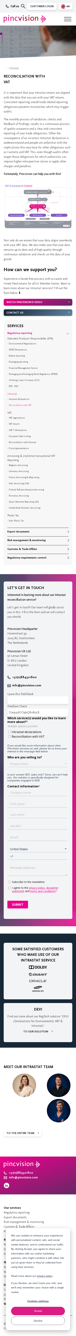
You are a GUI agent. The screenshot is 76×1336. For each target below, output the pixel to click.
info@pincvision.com (26, 685)
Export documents (18, 531)
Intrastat (14, 67)
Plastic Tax (13, 515)
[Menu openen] (67, 19)
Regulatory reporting (19, 333)
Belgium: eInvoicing (18, 465)
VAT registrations (17, 418)
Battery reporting (17, 355)
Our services (12, 1208)
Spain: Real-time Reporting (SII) (24, 501)
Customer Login (42, 6)
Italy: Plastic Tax (16, 520)
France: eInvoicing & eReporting (24, 477)
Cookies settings (38, 1301)
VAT (9, 412)
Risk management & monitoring (26, 540)
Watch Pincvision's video (24, 302)
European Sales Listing (20, 436)
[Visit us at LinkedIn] (6, 1187)
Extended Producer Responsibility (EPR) (30, 338)
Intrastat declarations (19, 399)
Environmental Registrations (22, 343)
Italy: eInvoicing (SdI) (19, 483)
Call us (15, 6)
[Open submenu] (67, 333)
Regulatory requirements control (26, 557)
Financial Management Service (23, 368)
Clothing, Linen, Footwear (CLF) (24, 380)
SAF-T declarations (18, 430)
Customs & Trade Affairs (22, 549)
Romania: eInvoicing (19, 495)
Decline (38, 1320)
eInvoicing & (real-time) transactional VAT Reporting (31, 458)
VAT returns (14, 424)
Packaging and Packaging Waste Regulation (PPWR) (33, 374)
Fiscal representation (19, 448)
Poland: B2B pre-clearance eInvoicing (26, 489)
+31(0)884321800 (24, 677)
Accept (38, 1310)
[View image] (38, 228)
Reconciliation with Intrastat (22, 442)
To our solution (35, 1031)
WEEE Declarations (18, 349)
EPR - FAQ (13, 386)
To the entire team (20, 1133)
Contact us (14, 312)
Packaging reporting (18, 362)
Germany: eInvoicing (19, 471)
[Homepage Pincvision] (25, 19)
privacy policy (44, 1275)
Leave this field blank (20, 694)
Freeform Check (17, 706)
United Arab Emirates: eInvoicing (24, 508)
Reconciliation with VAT (20, 405)
